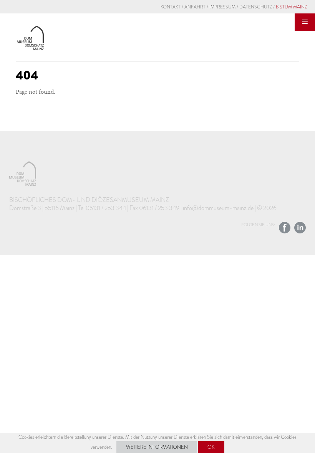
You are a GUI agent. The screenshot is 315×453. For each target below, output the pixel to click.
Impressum (222, 6)
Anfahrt (195, 6)
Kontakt (171, 6)
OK (211, 447)
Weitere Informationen (157, 447)
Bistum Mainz (291, 6)
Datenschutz (255, 6)
